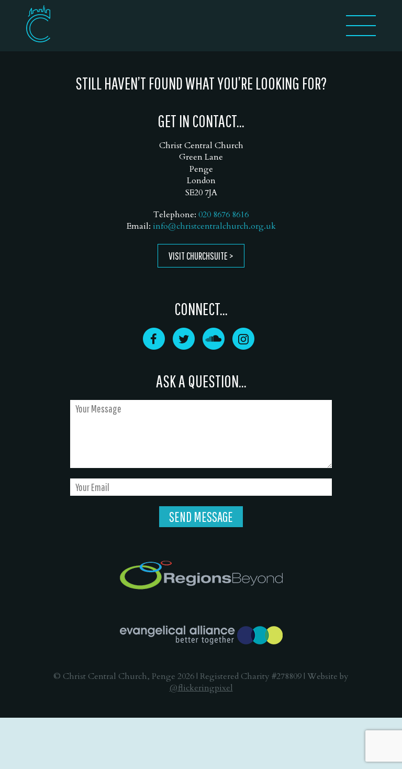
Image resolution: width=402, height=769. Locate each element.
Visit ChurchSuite (198, 256)
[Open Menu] (361, 33)
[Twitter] (184, 346)
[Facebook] (154, 346)
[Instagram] (243, 346)
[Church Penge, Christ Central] (38, 23)
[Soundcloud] (214, 346)
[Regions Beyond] (201, 575)
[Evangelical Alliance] (201, 635)
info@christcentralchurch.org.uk (214, 226)
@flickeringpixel (201, 688)
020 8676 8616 (223, 214)
